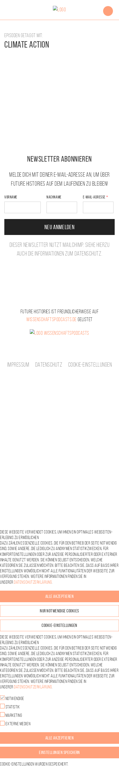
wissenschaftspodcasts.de (51, 319)
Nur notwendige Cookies (59, 610)
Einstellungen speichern (59, 752)
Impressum (18, 364)
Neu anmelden (59, 227)
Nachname (54, 197)
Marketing (13, 715)
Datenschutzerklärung (71, 59)
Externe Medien (17, 723)
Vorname (10, 197)
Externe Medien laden (59, 72)
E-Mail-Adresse (94, 197)
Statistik (12, 706)
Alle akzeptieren (59, 596)
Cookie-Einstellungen (90, 364)
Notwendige (14, 698)
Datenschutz (88, 253)
